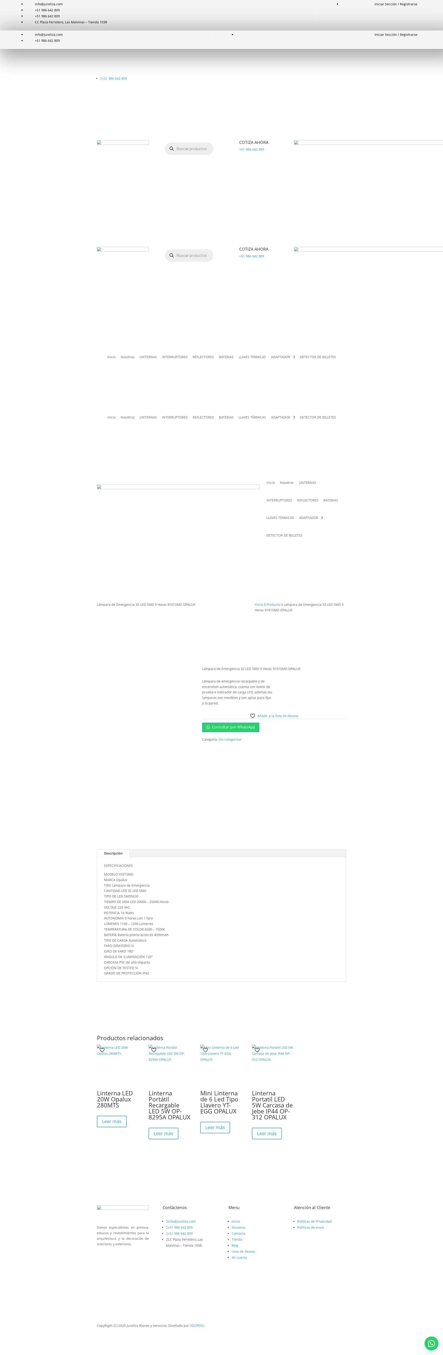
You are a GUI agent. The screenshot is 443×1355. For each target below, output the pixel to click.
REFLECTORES (203, 357)
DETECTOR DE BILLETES (318, 357)
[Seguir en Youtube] (119, 1257)
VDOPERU (197, 1325)
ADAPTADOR (280, 357)
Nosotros (128, 357)
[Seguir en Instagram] (110, 1257)
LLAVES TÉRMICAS (252, 357)
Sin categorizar (230, 739)
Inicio (111, 357)
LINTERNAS (148, 357)
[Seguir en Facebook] (100, 1257)
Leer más (112, 1121)
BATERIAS (226, 357)
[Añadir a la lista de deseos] (102, 1050)
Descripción (113, 853)
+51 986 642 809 (251, 149)
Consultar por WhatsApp (233, 727)
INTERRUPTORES (175, 357)
